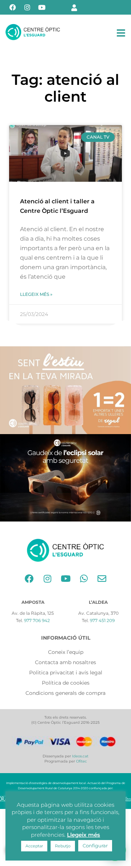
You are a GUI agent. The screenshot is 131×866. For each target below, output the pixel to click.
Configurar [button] (95, 845)
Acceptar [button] (34, 845)
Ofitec (81, 761)
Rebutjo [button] (63, 845)
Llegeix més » (36, 294)
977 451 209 (102, 620)
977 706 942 (37, 620)
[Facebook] (12, 7)
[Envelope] (102, 578)
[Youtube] (42, 7)
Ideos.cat (80, 756)
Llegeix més (83, 834)
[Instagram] (27, 7)
